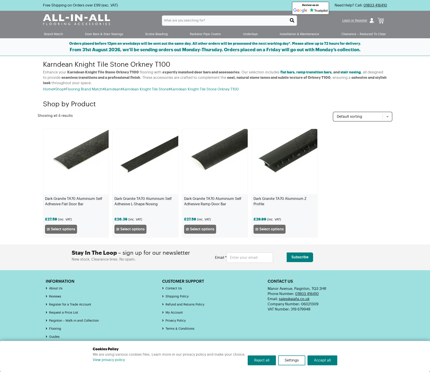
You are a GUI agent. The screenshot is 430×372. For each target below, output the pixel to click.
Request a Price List (63, 312)
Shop (59, 89)
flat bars (287, 72)
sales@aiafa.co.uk (294, 299)
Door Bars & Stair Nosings (104, 34)
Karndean (112, 89)
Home (48, 89)
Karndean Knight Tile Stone (146, 89)
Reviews (55, 296)
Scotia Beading (156, 34)
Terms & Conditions (180, 328)
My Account (174, 312)
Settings (292, 360)
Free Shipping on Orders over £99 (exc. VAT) (80, 5)
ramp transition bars (313, 72)
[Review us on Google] (300, 10)
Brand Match (53, 34)
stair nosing (350, 72)
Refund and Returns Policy (185, 304)
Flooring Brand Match (84, 89)
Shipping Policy (177, 296)
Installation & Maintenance (299, 34)
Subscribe (299, 257)
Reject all (261, 360)
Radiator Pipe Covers (205, 34)
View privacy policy (109, 360)
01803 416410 (375, 5)
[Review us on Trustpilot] (319, 10)
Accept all (322, 360)
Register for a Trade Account (70, 304)
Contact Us (174, 288)
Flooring (55, 328)
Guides (54, 336)
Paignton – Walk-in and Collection (74, 320)
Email (221, 257)
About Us (55, 288)
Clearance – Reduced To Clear (363, 34)
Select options (62, 229)
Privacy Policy (176, 320)
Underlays (250, 34)
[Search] (292, 20)
